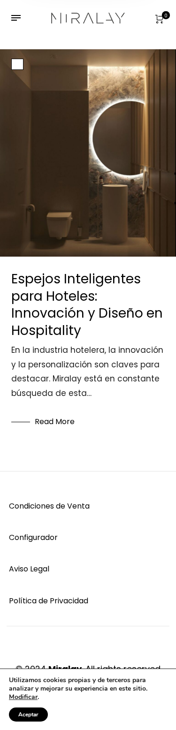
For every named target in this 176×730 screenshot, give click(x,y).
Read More (55, 421)
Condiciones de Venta (49, 506)
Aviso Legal (29, 568)
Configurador (33, 537)
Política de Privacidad (48, 600)
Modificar (23, 697)
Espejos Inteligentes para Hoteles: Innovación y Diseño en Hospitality (87, 304)
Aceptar (28, 714)
